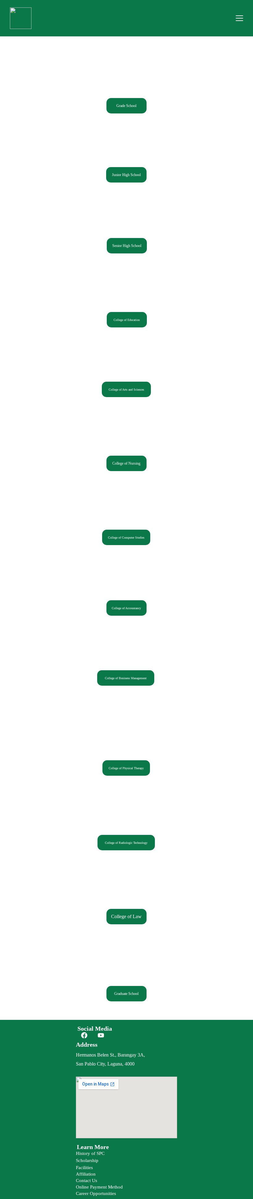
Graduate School (126, 994)
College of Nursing (126, 463)
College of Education (127, 320)
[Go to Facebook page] (84, 1035)
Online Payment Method (99, 1187)
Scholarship (87, 1160)
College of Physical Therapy (126, 768)
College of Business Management (126, 678)
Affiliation (86, 1174)
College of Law (126, 916)
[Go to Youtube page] (101, 1035)
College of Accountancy (126, 608)
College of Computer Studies (126, 537)
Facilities (84, 1167)
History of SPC (90, 1153)
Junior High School (126, 175)
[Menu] (239, 18)
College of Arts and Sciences (126, 389)
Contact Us (86, 1180)
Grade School (126, 106)
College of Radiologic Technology (126, 842)
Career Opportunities (96, 1193)
